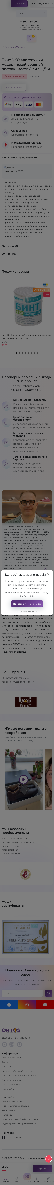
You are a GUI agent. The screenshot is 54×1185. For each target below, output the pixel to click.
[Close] (48, 574)
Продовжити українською (27, 603)
